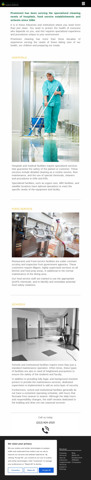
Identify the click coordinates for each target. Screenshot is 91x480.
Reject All (31, 470)
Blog (73, 453)
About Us (75, 455)
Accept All (46, 470)
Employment (77, 458)
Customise (15, 470)
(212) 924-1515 (45, 422)
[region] (31, 457)
